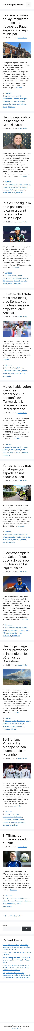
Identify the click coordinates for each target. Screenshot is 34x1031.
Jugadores (6, 822)
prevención (7, 104)
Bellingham (15, 814)
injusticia (6, 190)
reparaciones (21, 104)
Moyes (12, 452)
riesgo (5, 107)
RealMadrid (7, 825)
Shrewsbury (7, 636)
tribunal (14, 729)
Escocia (27, 898)
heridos (28, 537)
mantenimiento (19, 101)
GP (4, 281)
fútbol (5, 373)
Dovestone (21, 721)
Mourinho (21, 822)
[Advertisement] (17, 1002)
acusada (8, 721)
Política (12, 190)
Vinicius (15, 825)
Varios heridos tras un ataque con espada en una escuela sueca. (17, 471)
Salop (20, 633)
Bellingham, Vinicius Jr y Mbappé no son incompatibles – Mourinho (14, 747)
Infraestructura (8, 101)
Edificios (16, 99)
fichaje (24, 371)
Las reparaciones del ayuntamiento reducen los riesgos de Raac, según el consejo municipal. (15, 24)
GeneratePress (17, 1028)
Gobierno (23, 187)
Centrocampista (15, 627)
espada (12, 537)
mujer (22, 724)
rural (13, 193)
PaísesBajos (18, 281)
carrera (19, 275)
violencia (12, 542)
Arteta (14, 368)
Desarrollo (26, 184)
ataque (15, 534)
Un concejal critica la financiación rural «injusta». (16, 121)
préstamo (27, 901)
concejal (19, 184)
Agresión (8, 534)
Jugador (11, 373)
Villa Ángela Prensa (13, 4)
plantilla (18, 452)
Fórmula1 (25, 278)
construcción (7, 99)
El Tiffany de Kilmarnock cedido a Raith (16, 839)
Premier (23, 373)
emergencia (22, 534)
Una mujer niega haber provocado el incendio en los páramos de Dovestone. (15, 653)
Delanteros (18, 817)
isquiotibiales (12, 630)
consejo (19, 96)
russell (5, 284)
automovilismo (10, 275)
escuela (5, 537)
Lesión (27, 630)
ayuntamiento (10, 96)
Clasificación (7, 278)
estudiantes (20, 537)
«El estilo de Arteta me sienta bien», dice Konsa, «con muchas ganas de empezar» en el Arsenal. (17, 303)
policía (15, 540)
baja (6, 627)
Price (4, 633)
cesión (7, 898)
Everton (5, 450)
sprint (10, 284)
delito (14, 721)
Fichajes (12, 450)
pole (25, 281)
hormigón (23, 99)
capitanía (8, 447)
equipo (14, 371)
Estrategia (15, 820)
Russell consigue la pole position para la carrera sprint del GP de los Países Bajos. (17, 210)
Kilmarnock (19, 901)
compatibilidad (8, 817)
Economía (6, 187)
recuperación (12, 633)
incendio (6, 724)
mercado (6, 452)
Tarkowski (6, 455)
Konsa (17, 373)
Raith (4, 904)
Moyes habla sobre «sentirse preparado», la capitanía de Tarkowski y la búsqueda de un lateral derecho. (17, 398)
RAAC (14, 104)
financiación (15, 187)
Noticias (8, 93)
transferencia (7, 906)
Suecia (5, 542)
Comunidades (10, 184)
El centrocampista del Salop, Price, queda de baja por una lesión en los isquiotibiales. (16, 560)
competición (17, 278)
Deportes (8, 273)
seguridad (11, 107)
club (12, 898)
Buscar (5, 925)
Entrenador (7, 371)
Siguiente (18, 916)
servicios (19, 193)
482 (11, 916)
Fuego (28, 721)
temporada (7, 376)
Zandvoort (17, 284)
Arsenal (8, 368)
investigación (7, 540)
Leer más (18, 88)
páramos (6, 726)
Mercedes (9, 281)
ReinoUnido (7, 193)
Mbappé (14, 822)
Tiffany (18, 904)
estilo (19, 371)
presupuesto (20, 190)
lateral (23, 450)
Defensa (20, 368)
